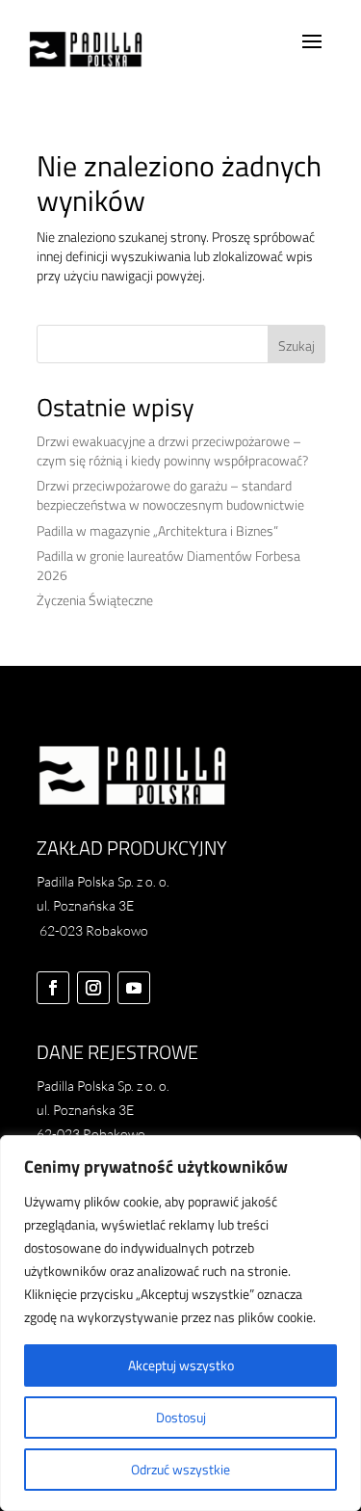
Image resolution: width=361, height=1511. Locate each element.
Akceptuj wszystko (181, 1365)
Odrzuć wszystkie (180, 1469)
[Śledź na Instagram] (93, 987)
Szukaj (296, 345)
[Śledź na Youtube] (133, 987)
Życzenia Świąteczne (95, 600)
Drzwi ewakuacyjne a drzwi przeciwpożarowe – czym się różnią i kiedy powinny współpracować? (172, 450)
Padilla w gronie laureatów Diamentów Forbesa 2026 (168, 565)
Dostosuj (181, 1417)
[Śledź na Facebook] (53, 987)
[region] (180, 1323)
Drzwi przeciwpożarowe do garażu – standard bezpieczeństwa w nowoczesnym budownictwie (170, 495)
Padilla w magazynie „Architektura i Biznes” (157, 530)
